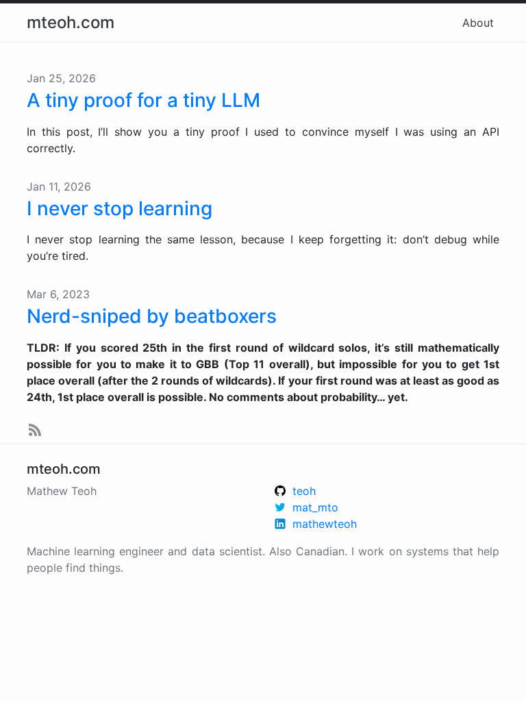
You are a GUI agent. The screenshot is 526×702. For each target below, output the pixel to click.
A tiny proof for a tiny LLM (143, 100)
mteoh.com (70, 22)
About (478, 22)
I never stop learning (119, 208)
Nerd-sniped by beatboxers (152, 316)
